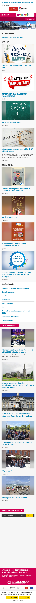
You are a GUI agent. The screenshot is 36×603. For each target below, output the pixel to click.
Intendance (6, 299)
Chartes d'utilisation (25, 575)
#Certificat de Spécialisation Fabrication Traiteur (14, 245)
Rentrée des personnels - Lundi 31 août (16, 66)
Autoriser (29, 515)
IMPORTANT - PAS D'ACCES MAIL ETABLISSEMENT (15, 95)
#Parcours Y (7, 471)
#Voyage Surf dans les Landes (14, 497)
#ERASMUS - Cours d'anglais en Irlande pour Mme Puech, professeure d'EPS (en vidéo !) (18, 385)
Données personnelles (8, 576)
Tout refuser (24, 597)
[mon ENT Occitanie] (25, 15)
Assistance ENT (7, 321)
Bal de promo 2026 (9, 217)
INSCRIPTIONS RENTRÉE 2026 (12, 38)
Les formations (7, 303)
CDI (3, 307)
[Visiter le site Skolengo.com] (18, 584)
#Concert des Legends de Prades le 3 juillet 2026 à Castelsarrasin (17, 351)
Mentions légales (13, 575)
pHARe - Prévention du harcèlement (15, 288)
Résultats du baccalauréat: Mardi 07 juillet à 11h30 (17, 150)
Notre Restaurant (8, 292)
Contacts (4, 575)
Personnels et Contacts (10, 317)
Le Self (4, 296)
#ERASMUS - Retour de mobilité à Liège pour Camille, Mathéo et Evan (17, 415)
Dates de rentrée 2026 (11, 122)
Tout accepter (12, 597)
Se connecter (30, 19)
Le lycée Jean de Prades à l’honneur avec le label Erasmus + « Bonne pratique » (17, 274)
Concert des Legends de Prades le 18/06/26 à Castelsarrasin (16, 189)
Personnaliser (18, 600)
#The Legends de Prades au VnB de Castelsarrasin (17, 443)
